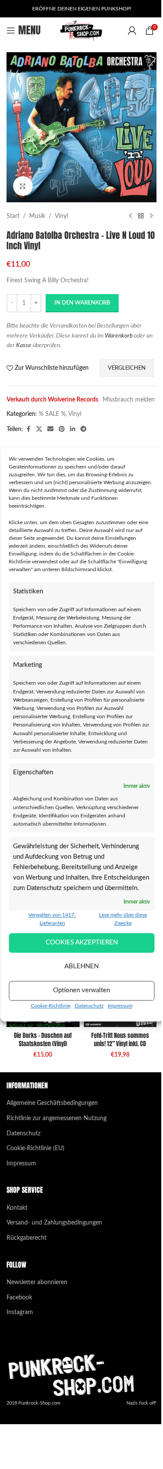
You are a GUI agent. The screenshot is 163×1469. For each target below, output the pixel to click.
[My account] (132, 30)
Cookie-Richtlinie (50, 1005)
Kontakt (17, 1208)
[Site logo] (81, 30)
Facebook (19, 1298)
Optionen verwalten (81, 990)
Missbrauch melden (129, 400)
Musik (37, 216)
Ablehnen (81, 966)
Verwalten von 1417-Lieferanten (52, 919)
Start (13, 216)
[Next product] (151, 216)
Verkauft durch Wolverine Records (52, 400)
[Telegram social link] (83, 429)
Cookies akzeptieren (82, 942)
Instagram (20, 1312)
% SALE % (52, 414)
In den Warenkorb (82, 303)
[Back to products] (141, 216)
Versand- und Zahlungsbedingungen (54, 1223)
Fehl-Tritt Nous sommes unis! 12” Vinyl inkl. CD (120, 1040)
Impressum (120, 1005)
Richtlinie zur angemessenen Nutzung (56, 1118)
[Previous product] (130, 216)
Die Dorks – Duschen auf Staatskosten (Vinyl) (43, 1040)
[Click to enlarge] (23, 186)
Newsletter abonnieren (37, 1282)
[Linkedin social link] (72, 429)
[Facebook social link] (28, 429)
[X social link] (39, 429)
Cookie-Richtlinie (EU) (35, 1148)
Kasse (23, 345)
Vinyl (61, 216)
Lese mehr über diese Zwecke (123, 919)
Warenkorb (119, 336)
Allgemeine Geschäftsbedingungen (52, 1103)
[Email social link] (50, 429)
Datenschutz (89, 1005)
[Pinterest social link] (61, 429)
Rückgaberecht (27, 1238)
